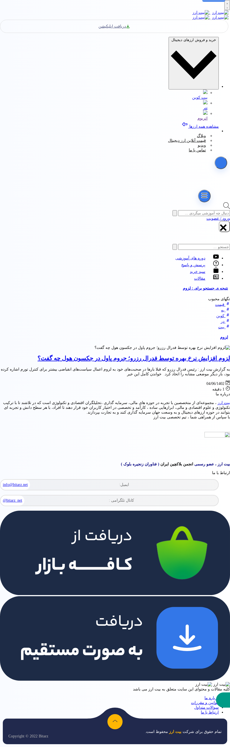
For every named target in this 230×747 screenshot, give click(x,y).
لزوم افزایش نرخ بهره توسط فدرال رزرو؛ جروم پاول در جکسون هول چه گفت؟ (134, 358)
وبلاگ (201, 136)
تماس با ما (197, 150)
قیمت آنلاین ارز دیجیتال (187, 140)
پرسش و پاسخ (193, 265)
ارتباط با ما (210, 712)
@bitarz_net (12, 500)
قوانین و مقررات (205, 703)
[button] (223, 700)
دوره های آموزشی (190, 258)
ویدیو (202, 145)
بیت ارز (224, 403)
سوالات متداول (206, 707)
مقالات (199, 278)
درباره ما (211, 698)
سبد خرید (197, 272)
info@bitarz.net (15, 485)
